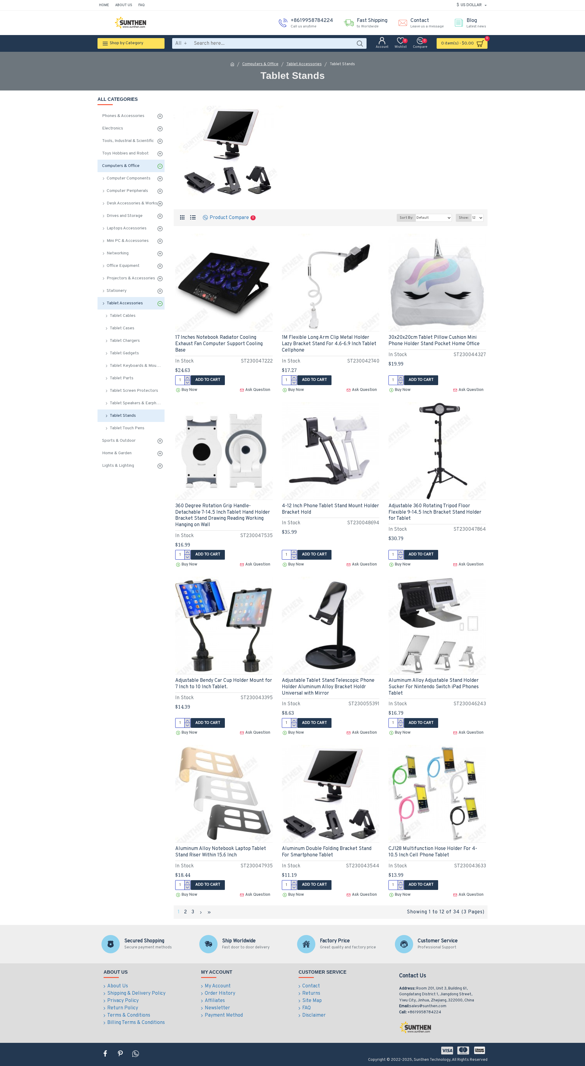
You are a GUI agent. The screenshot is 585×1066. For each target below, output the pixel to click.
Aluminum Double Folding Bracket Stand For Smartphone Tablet (326, 852)
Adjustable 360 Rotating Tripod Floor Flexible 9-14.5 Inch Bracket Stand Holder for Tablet (434, 512)
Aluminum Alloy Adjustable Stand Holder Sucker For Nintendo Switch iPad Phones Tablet (433, 687)
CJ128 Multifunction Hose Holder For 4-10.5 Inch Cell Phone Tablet (432, 852)
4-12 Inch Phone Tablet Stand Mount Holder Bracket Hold (330, 509)
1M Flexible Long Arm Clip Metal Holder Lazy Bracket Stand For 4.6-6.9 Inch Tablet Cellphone (329, 344)
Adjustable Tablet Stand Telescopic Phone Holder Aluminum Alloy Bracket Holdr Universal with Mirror (328, 687)
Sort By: (406, 217)
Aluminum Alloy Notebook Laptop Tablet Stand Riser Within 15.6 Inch (220, 852)
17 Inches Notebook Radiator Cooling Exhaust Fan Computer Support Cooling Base (219, 344)
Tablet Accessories (304, 64)
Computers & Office (260, 64)
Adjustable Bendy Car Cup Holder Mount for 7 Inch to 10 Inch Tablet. (223, 684)
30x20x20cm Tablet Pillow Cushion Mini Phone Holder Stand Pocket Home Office (434, 341)
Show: (464, 217)
